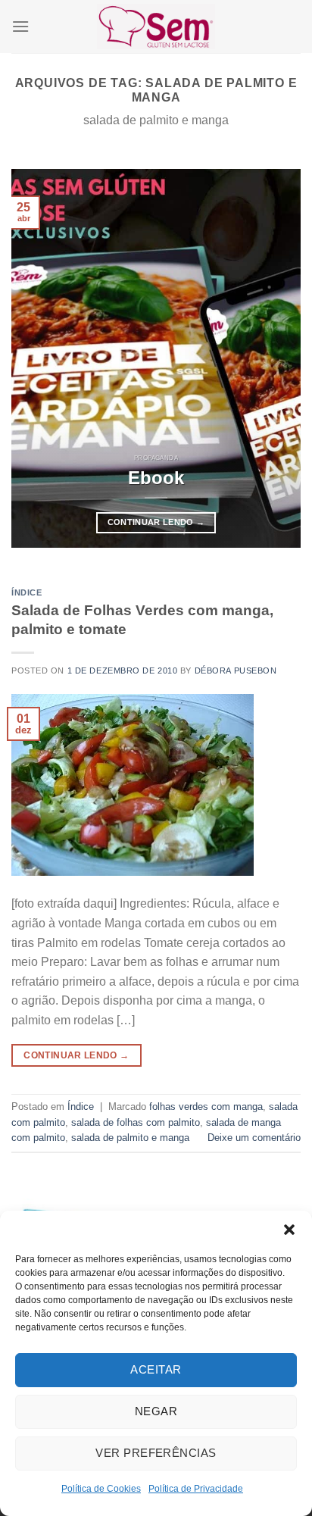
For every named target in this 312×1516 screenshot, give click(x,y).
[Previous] (36, 358)
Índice (26, 592)
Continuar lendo (156, 522)
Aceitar (155, 1369)
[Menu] (20, 26)
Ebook (156, 477)
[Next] (275, 358)
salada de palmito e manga (130, 1137)
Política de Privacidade (195, 1488)
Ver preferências (155, 1452)
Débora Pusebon (236, 670)
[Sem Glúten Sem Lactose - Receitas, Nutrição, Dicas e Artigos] (156, 26)
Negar (156, 1411)
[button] (289, 1229)
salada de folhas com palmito (135, 1122)
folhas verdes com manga (206, 1106)
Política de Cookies (101, 1488)
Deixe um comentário (254, 1137)
